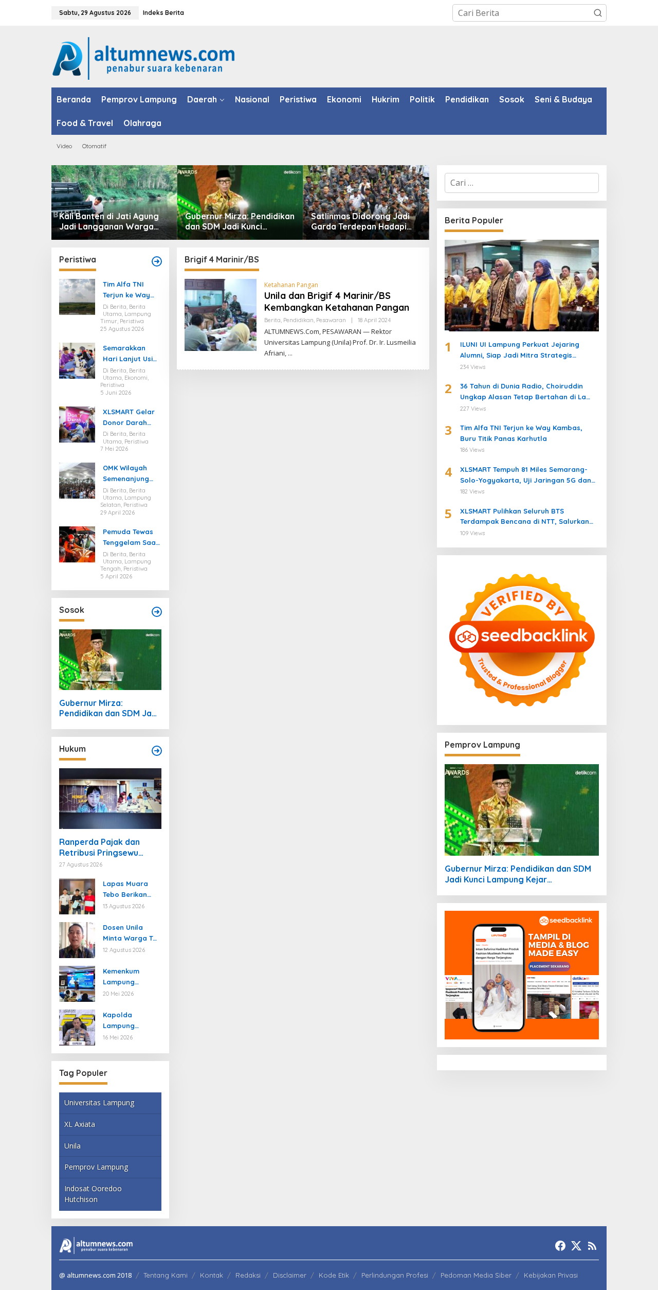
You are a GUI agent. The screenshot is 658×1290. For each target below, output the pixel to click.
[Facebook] (560, 1245)
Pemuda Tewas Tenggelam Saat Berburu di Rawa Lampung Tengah (131, 537)
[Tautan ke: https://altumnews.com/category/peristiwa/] (157, 261)
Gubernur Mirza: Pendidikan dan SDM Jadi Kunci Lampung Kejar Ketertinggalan (240, 222)
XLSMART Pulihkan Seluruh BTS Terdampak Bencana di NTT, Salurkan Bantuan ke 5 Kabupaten (524, 517)
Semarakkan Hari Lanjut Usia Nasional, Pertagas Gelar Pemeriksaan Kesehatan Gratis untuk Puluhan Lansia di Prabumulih (130, 354)
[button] (598, 13)
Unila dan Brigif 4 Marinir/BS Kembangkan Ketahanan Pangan (336, 301)
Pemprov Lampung (96, 1167)
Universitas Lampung (99, 1102)
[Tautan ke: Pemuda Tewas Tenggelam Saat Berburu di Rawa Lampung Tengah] (77, 543)
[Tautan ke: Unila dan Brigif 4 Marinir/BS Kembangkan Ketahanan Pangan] (221, 314)
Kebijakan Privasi (551, 1275)
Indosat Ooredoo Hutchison (93, 1193)
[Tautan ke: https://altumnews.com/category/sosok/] (157, 612)
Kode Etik (334, 1275)
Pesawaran (331, 320)
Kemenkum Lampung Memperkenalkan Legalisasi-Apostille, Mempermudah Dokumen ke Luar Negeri (130, 977)
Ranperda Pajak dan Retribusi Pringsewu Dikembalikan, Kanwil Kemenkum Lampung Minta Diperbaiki (100, 847)
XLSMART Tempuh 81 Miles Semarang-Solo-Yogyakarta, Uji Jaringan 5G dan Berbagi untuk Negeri (525, 475)
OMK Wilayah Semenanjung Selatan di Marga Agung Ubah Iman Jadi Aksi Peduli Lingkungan (130, 474)
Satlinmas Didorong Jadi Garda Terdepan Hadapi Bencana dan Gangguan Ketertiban (360, 222)
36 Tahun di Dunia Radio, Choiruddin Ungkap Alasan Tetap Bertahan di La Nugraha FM (523, 392)
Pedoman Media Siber (476, 1275)
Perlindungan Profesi (394, 1275)
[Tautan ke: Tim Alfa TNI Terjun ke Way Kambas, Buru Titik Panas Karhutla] (77, 296)
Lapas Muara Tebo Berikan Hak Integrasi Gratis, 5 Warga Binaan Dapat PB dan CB (132, 889)
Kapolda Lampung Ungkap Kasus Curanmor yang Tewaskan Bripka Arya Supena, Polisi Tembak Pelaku (131, 1021)
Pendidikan (298, 320)
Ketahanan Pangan (291, 284)
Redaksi (248, 1275)
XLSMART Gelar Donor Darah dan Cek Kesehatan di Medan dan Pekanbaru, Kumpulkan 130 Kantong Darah (129, 418)
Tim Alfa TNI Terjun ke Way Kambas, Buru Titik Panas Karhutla (127, 290)
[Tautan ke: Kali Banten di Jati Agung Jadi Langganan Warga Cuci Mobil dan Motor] (114, 202)
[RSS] (592, 1245)
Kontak (211, 1275)
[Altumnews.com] (143, 57)
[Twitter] (576, 1245)
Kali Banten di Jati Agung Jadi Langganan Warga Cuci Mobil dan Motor (109, 222)
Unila (72, 1146)
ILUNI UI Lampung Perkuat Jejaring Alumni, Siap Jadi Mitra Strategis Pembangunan (519, 350)
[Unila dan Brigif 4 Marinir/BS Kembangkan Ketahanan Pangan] (290, 353)
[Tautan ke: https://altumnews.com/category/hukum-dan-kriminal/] (157, 751)
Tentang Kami (165, 1275)
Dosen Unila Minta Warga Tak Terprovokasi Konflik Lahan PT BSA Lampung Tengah (132, 933)
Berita (272, 320)
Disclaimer (289, 1275)
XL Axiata (79, 1124)
